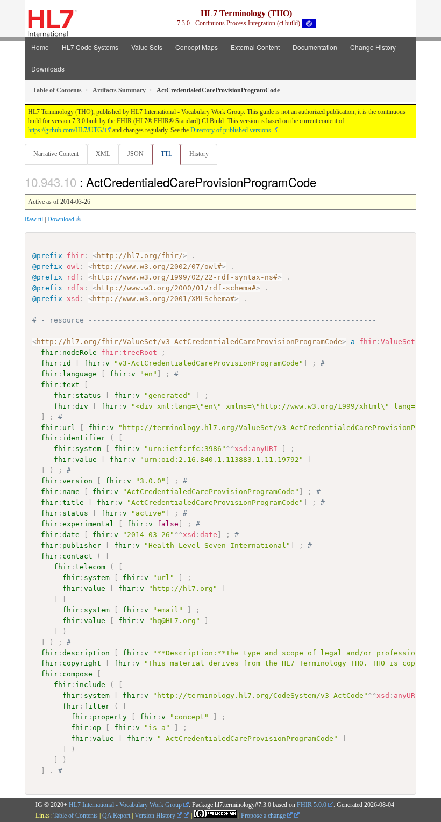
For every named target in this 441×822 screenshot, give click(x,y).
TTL (166, 154)
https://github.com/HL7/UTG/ (66, 130)
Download (60, 219)
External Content (255, 47)
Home (40, 47)
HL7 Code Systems (90, 47)
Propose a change (264, 815)
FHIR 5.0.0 (311, 805)
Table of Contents (75, 815)
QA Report (116, 815)
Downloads (48, 68)
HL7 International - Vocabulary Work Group (125, 805)
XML (103, 154)
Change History (373, 47)
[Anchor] (322, 182)
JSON (135, 154)
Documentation (315, 47)
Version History (155, 815)
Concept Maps (196, 47)
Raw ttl (34, 219)
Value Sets (146, 47)
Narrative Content (56, 154)
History (199, 154)
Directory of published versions (230, 130)
